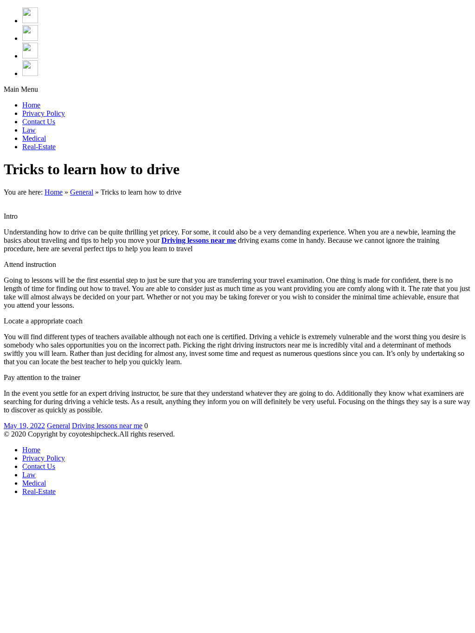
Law (29, 130)
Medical (34, 138)
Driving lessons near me (107, 426)
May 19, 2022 (24, 426)
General (81, 192)
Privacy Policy (43, 113)
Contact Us (38, 122)
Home (31, 105)
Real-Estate (39, 147)
